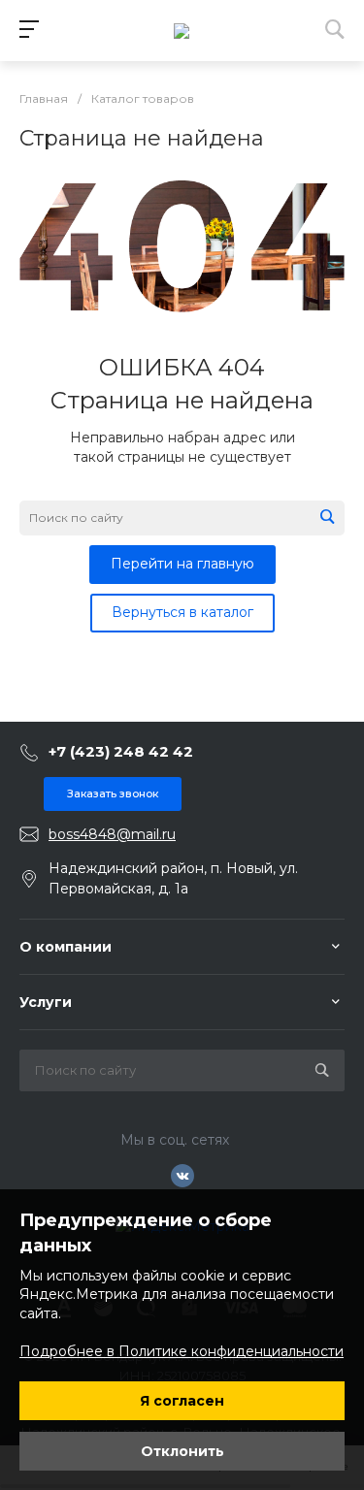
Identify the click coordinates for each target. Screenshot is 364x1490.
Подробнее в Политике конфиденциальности (181, 1351)
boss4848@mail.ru (112, 834)
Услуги (45, 1002)
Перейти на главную (182, 563)
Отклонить (182, 1451)
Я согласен (182, 1400)
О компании (65, 947)
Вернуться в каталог (182, 612)
